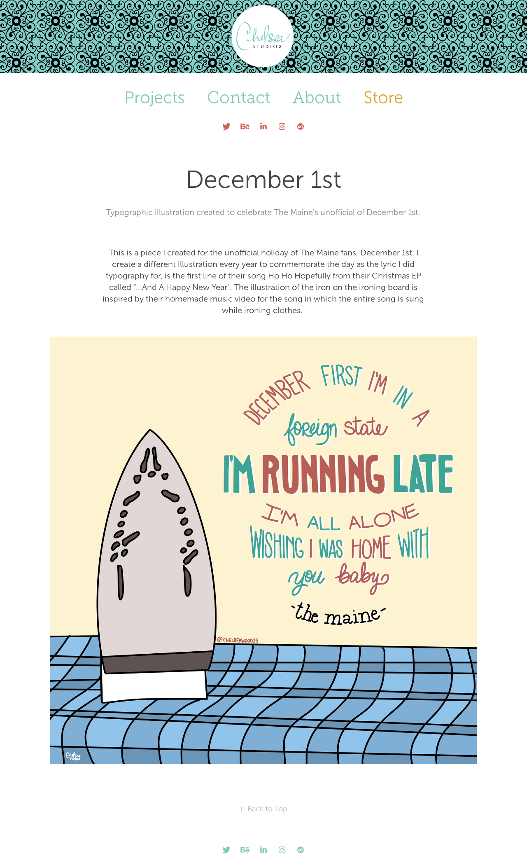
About (317, 97)
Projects (154, 97)
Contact (238, 97)
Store (383, 97)
